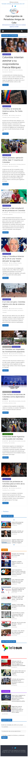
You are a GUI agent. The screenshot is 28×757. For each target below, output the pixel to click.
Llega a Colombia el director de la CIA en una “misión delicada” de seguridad (13, 258)
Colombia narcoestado (15, 212)
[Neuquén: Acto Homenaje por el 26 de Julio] (6, 553)
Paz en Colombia (14, 166)
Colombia (13, 70)
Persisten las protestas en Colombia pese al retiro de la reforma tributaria (13, 483)
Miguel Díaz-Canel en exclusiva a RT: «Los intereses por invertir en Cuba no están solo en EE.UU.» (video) (17, 709)
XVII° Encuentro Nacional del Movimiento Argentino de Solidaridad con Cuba (18, 589)
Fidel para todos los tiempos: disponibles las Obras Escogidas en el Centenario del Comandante (18, 663)
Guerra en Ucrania (11, 117)
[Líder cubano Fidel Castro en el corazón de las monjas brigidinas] (6, 670)
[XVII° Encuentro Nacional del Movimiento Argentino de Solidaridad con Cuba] (6, 587)
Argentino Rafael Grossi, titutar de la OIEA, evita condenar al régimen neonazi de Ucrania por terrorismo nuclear (17, 542)
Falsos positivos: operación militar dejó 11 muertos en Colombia (12, 159)
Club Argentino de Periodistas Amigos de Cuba (14, 19)
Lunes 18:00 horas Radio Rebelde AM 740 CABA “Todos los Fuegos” (18, 581)
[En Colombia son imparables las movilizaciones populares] (14, 331)
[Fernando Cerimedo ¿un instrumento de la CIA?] (6, 531)
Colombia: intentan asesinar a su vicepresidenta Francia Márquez (13, 62)
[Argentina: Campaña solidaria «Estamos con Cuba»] (6, 561)
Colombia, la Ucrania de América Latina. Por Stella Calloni (12, 111)
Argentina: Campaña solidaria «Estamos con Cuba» (17, 563)
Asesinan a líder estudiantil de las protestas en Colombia (13, 209)
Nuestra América (6, 54)
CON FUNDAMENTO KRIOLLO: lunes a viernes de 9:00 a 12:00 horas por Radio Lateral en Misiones (19, 572)
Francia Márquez (18, 70)
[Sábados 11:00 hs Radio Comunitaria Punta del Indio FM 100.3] (6, 604)
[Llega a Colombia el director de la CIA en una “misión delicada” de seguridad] (14, 238)
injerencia (10, 214)
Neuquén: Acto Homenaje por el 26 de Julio (18, 554)
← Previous (5, 511)
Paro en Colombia (11, 490)
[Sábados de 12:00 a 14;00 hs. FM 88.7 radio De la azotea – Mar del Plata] (6, 595)
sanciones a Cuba (12, 403)
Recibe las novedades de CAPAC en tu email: (12, 725)
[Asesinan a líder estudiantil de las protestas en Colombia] (14, 190)
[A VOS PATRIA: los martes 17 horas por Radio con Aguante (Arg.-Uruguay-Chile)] (6, 612)
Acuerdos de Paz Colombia (16, 308)
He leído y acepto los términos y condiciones (13, 735)
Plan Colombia (11, 443)
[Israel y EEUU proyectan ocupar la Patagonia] (6, 522)
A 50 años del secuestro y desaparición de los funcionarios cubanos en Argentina (18, 681)
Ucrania (17, 117)
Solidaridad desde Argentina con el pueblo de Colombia (13, 437)
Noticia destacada (7, 346)
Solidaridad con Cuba (7, 434)
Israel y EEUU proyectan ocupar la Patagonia (17, 522)
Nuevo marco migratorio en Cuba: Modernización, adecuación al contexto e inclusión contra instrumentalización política (18, 698)
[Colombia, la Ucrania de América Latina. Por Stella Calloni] (14, 91)
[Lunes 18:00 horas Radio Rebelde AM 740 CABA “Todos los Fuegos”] (6, 579)
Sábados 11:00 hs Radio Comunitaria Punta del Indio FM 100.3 (18, 606)
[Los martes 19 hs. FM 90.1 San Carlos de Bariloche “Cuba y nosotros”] (6, 630)
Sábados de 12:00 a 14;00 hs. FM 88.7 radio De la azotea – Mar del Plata (18, 598)
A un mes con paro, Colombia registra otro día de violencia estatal (13, 304)
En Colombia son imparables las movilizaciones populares (13, 350)
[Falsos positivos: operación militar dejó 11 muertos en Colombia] (14, 140)
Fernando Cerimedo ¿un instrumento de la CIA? (13, 3)
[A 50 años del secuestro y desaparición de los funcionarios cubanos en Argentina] (6, 678)
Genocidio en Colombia (7, 72)
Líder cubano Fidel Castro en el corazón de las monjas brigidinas (19, 672)
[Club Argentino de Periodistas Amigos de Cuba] (14, 9)
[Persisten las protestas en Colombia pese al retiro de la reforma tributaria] (14, 463)
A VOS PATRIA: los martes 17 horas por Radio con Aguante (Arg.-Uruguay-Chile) (18, 615)
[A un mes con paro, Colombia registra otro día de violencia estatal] (14, 284)
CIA (11, 263)
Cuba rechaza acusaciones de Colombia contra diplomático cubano (13, 396)
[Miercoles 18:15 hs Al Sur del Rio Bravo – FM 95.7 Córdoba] (6, 622)
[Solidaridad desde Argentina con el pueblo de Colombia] (14, 419)
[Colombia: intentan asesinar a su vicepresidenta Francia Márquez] (14, 39)
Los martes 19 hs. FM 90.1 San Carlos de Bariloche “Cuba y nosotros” (18, 632)
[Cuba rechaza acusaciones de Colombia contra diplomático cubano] (14, 376)
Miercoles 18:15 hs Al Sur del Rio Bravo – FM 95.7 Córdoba (19, 624)
